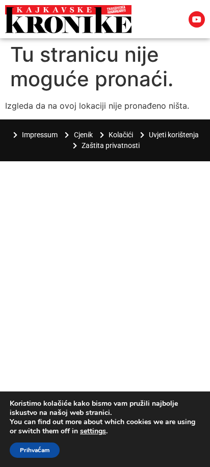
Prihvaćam (34, 450)
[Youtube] (197, 19)
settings (93, 431)
